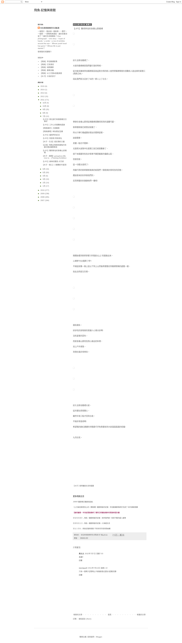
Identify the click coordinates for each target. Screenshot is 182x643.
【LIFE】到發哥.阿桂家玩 (52, 138)
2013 (42, 93)
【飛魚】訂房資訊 (47, 64)
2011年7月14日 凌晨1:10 (97, 568)
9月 (44, 109)
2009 (42, 194)
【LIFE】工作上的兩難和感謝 (53, 125)
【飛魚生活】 (84, 538)
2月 (44, 183)
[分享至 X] (118, 535)
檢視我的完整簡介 (45, 52)
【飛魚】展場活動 (47, 70)
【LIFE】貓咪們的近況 (51, 135)
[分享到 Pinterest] (123, 535)
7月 (44, 116)
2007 (42, 200)
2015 (42, 86)
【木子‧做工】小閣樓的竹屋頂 (54, 165)
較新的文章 (78, 615)
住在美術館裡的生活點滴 (49, 28)
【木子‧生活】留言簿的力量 (53, 142)
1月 (44, 186)
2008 (42, 197)
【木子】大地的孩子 (48, 76)
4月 (44, 176)
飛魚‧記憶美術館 (45, 10)
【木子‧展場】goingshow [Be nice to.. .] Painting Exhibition (54, 157)
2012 (42, 96)
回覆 (80, 560)
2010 (42, 190)
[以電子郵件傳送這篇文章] (114, 535)
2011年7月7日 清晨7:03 (94, 554)
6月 (44, 169)
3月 (44, 179)
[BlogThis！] (116, 535)
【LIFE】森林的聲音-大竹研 (53, 161)
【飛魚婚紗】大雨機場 (50, 128)
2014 (42, 90)
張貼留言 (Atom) (85, 619)
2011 (42, 100)
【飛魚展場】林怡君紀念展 (52, 131)
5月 (44, 172)
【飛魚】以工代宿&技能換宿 (51, 73)
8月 (44, 113)
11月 (45, 103)
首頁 (109, 615)
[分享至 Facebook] (121, 535)
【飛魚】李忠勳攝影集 (48, 61)
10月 (45, 106)
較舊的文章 (141, 615)
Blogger (99, 637)
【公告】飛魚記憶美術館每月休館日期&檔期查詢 (54, 146)
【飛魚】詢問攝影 (47, 67)
